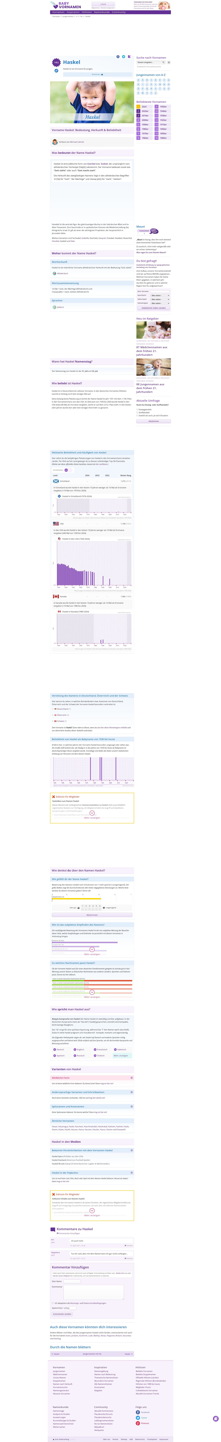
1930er (163, 115)
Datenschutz (140, 1439)
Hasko (61, 1129)
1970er (145, 133)
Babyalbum (99, 1427)
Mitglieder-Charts (143, 1387)
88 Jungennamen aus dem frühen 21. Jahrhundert (150, 387)
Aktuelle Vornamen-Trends (147, 1393)
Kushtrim (83, 1335)
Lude (90, 1335)
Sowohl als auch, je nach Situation (153, 415)
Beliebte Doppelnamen (146, 1374)
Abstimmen (92, 915)
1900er (163, 129)
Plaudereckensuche (102, 1417)
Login (103, 4)
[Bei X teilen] (123, 57)
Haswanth (121, 1129)
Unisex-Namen (59, 1377)
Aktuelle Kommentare (103, 1411)
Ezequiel (102, 238)
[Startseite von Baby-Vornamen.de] (65, 8)
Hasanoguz (63, 1126)
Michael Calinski (77, 142)
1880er (163, 138)
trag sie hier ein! (106, 1083)
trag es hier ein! (63, 1181)
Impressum (163, 1439)
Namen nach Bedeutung (104, 1374)
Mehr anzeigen (121, 1055)
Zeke (73, 241)
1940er (163, 111)
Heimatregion (143, 303)
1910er (163, 124)
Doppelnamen (59, 1381)
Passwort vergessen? (107, 8)
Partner (115, 1439)
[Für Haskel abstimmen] (102, 74)
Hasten (109, 1129)
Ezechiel (91, 163)
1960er (145, 138)
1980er (145, 129)
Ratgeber (98, 1390)
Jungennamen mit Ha (92, 1354)
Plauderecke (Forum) (103, 1414)
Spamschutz (57, 1308)
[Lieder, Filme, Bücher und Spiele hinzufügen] (132, 1173)
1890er (163, 133)
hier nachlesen (101, 464)
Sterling (57, 1338)
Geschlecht (142, 295)
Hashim (119, 1126)
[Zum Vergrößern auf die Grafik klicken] (92, 772)
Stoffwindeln (144, 412)
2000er (145, 120)
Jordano (74, 1335)
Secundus (127, 1335)
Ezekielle (85, 238)
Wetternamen (59, 1427)
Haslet (67, 1129)
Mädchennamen (60, 1374)
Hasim (54, 1129)
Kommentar (57, 1286)
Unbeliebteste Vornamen (147, 1390)
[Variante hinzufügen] (132, 1092)
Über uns (106, 1439)
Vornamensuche (60, 1387)
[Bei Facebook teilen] (118, 57)
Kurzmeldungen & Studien (64, 1420)
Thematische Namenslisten (106, 1377)
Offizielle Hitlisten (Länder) (147, 1377)
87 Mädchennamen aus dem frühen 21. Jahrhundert (151, 350)
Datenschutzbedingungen (95, 1303)
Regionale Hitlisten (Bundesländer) (151, 1381)
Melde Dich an (121, 1273)
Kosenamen (99, 1387)
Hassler (96, 1129)
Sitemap (124, 1439)
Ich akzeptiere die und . (80, 1303)
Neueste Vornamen (61, 1393)
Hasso (102, 1129)
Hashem (111, 1126)
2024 (144, 106)
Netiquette (99, 1430)
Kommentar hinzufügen (69, 1233)
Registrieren (96, 8)
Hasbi (71, 1126)
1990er (145, 124)
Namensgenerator (61, 1390)
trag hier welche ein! (97, 1098)
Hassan (74, 1129)
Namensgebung (101, 1371)
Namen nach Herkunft (62, 1384)
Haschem (79, 1126)
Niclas (103, 1335)
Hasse (81, 1129)
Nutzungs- (74, 1303)
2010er (145, 115)
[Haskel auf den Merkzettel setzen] (129, 57)
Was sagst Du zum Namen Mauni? (151, 252)
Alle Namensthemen (103, 1384)
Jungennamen (59, 1371)
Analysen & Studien (61, 1414)
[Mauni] (147, 235)
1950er (163, 106)
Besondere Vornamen (103, 1381)
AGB (131, 1439)
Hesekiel (55, 241)
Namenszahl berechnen (63, 1423)
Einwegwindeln (145, 409)
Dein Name (57, 1281)
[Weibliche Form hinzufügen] (132, 1078)
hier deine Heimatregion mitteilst (114, 727)
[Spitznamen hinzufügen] (132, 1106)
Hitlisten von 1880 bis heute (148, 1384)
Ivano (68, 1335)
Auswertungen (59, 1417)
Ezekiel (104, 163)
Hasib (126, 1126)
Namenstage (58, 1411)
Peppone (111, 1335)
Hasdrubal (102, 1126)
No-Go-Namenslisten (103, 1423)
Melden (130, 1246)
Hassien (88, 1129)
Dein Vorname (143, 291)
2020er (145, 111)
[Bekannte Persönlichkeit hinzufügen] (132, 1150)
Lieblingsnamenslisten (104, 1420)
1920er (163, 120)
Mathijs (96, 1335)
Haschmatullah (90, 1126)
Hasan (54, 1126)
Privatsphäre (152, 1439)
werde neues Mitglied (61, 1276)
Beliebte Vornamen (144, 1371)
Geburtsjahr (142, 299)
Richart (119, 1335)
